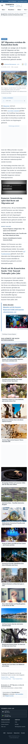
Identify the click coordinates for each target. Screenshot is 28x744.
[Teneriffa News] (14, 5)
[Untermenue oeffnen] (6, 10)
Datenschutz (17, 733)
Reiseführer (11, 9)
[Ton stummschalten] (24, 101)
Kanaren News (23, 13)
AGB (4, 733)
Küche (26, 9)
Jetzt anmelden (19, 694)
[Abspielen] (4, 101)
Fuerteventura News (6, 678)
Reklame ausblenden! (14, 126)
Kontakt (17, 724)
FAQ (16, 722)
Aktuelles (17, 13)
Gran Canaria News (17, 678)
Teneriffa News (11, 13)
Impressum (9, 733)
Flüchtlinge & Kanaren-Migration (9, 334)
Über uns (3, 726)
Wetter (19, 9)
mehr (18, 64)
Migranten (6, 106)
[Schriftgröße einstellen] (2, 1)
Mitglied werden (9, 695)
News (3, 9)
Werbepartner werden (20, 726)
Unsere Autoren (5, 724)
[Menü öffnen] (2, 5)
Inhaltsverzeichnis (5, 722)
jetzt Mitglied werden (22, 1)
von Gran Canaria (13, 110)
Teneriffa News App (7, 708)
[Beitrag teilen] (25, 64)
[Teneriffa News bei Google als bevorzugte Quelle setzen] (23, 64)
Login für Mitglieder (12, 1)
